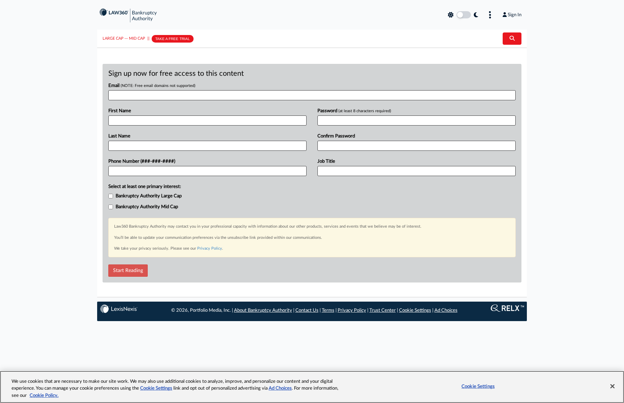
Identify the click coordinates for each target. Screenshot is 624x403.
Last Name (119, 136)
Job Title (326, 161)
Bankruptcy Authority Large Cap (149, 196)
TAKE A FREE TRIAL (172, 39)
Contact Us (306, 310)
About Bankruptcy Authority (263, 310)
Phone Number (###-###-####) (141, 161)
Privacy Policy (209, 248)
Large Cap (113, 38)
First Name (119, 111)
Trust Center (382, 310)
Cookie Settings (415, 310)
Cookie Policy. (44, 395)
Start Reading (128, 270)
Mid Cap (137, 38)
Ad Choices (446, 310)
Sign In (514, 15)
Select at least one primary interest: (144, 186)
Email (151, 85)
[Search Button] (512, 38)
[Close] (612, 386)
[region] (312, 387)
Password (354, 111)
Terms (328, 310)
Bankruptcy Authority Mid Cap (147, 207)
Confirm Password (336, 136)
